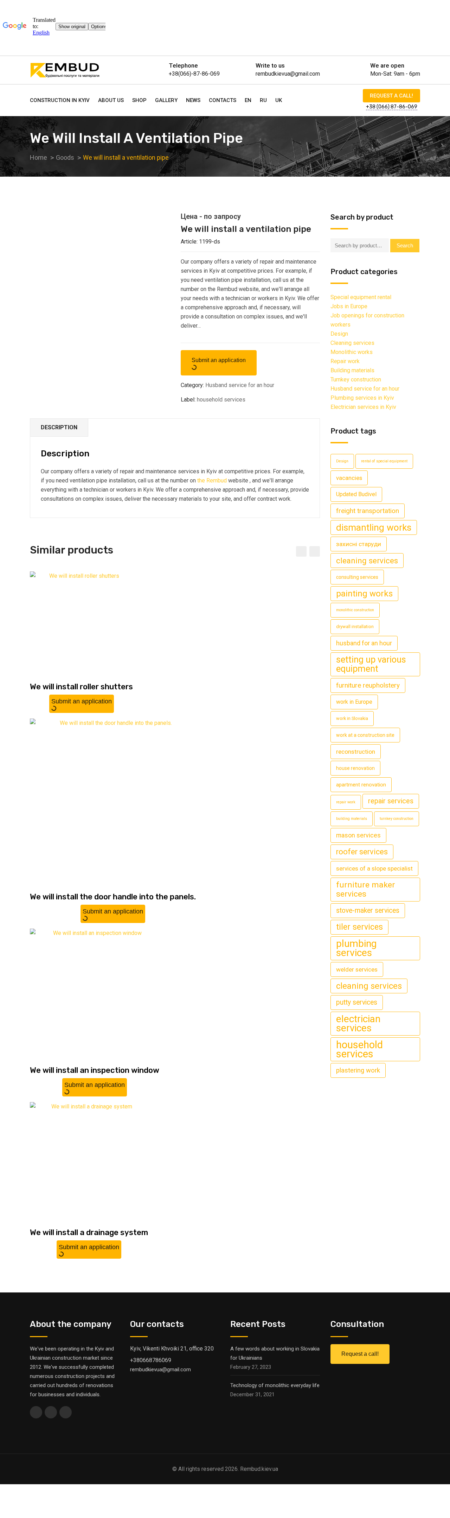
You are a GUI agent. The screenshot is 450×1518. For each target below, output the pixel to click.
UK (278, 100)
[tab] (59, 428)
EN (248, 100)
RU (263, 100)
